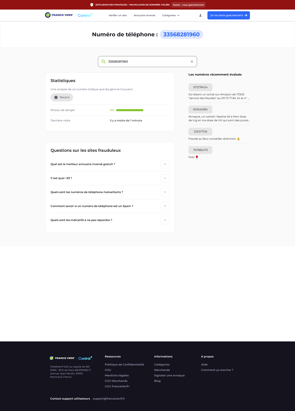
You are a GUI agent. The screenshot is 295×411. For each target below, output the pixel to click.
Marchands (162, 370)
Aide (204, 364)
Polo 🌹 (193, 157)
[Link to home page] (59, 15)
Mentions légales (117, 375)
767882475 (200, 150)
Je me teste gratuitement (226, 15)
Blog (157, 381)
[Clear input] (192, 62)
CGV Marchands (116, 381)
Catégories (169, 15)
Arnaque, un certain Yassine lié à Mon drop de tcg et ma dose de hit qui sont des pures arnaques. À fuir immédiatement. (218, 118)
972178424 (200, 87)
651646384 (200, 109)
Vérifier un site (118, 15)
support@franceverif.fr (109, 398)
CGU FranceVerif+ (117, 386)
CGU (108, 370)
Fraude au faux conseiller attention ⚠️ (214, 138)
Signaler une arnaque (169, 375)
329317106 (200, 131)
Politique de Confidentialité (124, 364)
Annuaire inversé (144, 15)
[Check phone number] (103, 61)
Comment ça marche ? (217, 370)
